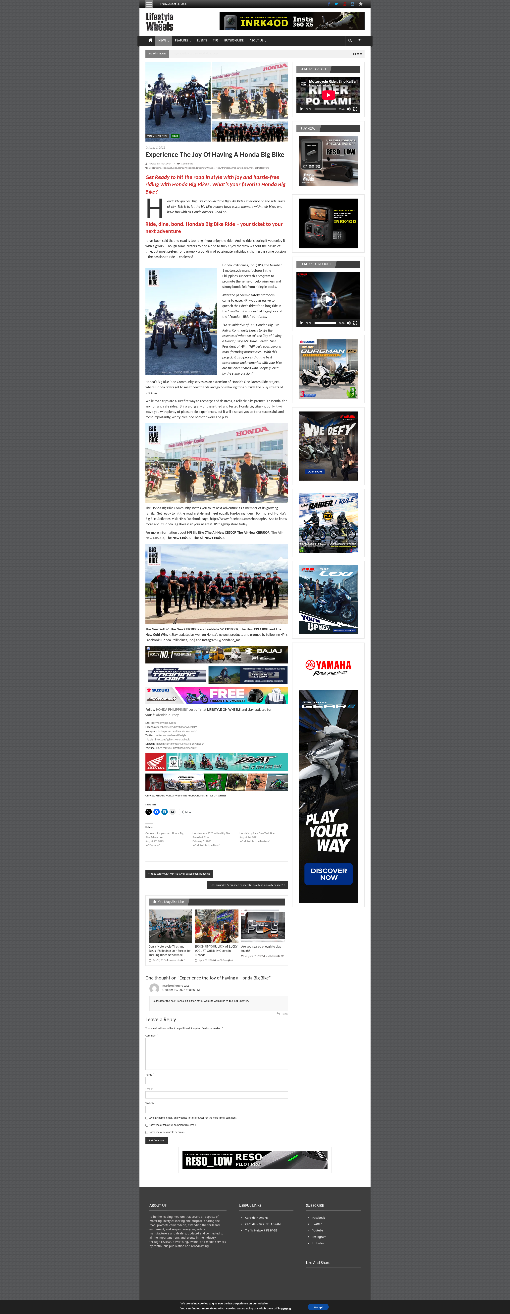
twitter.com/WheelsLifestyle (170, 735)
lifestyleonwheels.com (163, 722)
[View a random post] (360, 40)
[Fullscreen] (355, 109)
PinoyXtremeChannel (226, 168)
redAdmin (174, 960)
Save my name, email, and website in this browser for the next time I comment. (193, 1117)
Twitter (317, 1224)
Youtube (317, 1230)
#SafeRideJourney (165, 715)
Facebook (318, 1218)
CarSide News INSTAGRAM (263, 1224)
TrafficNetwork (261, 168)
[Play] (302, 109)
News (175, 136)
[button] (328, 299)
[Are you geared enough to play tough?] (263, 926)
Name (149, 1074)
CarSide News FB (256, 1218)
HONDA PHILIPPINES (171, 710)
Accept (318, 1307)
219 (282, 956)
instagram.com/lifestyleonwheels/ (177, 731)
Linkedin (318, 1243)
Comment (151, 1035)
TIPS (215, 40)
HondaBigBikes (170, 168)
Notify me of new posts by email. (167, 1132)
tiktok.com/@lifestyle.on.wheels (172, 739)
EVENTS (202, 40)
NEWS (162, 40)
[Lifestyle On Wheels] (150, 41)
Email (149, 1089)
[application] (328, 95)
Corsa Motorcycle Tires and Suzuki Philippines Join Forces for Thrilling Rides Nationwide (170, 951)
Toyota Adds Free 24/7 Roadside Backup (195, 53)
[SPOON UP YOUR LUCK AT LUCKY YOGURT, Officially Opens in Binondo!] (216, 926)
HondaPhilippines (186, 168)
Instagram (319, 1237)
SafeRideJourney (245, 168)
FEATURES (181, 40)
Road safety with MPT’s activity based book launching (180, 873)
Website (149, 1103)
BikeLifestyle (155, 168)
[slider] (325, 323)
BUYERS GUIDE (234, 40)
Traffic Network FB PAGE (261, 1230)
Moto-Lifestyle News (157, 136)
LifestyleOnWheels (205, 168)
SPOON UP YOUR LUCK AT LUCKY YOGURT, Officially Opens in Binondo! (216, 951)
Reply (285, 1014)
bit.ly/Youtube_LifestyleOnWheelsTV (176, 748)
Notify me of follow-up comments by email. (172, 1125)
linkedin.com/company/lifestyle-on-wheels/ (180, 743)
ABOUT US (256, 40)
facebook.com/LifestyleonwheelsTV (177, 727)
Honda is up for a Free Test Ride (257, 833)
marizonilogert (172, 985)
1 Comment (187, 164)
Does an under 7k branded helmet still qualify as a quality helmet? (246, 885)
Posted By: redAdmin (160, 163)
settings (286, 1309)
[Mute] (349, 109)
